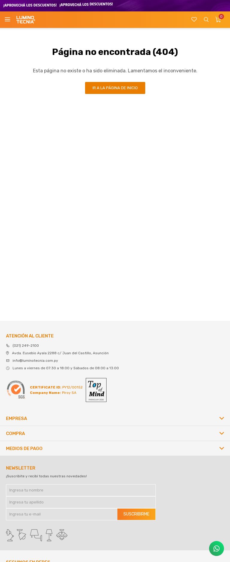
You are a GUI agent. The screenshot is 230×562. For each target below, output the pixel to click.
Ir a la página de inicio (115, 88)
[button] (206, 19)
